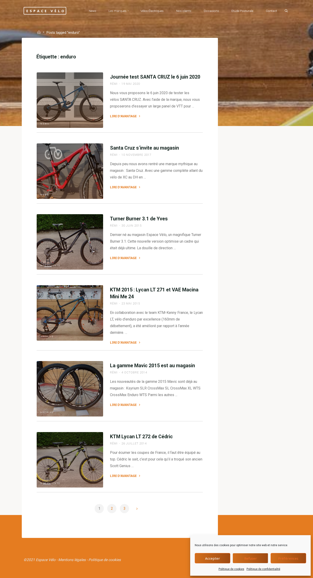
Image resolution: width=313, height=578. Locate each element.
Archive (47, 336)
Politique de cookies (231, 569)
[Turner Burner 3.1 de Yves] (70, 242)
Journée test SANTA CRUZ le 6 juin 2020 (155, 77)
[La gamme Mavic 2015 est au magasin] (70, 388)
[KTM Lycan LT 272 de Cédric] (70, 460)
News (44, 123)
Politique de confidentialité (263, 569)
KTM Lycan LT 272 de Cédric (141, 436)
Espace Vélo (46, 10)
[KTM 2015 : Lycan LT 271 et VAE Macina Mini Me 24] (70, 313)
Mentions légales (72, 560)
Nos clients (50, 265)
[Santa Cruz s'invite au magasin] (70, 171)
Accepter (212, 558)
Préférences (288, 558)
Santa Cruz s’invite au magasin (144, 148)
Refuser (250, 558)
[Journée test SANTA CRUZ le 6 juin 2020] (70, 100)
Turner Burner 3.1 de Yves (139, 219)
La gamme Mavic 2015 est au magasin (152, 365)
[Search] (286, 10)
